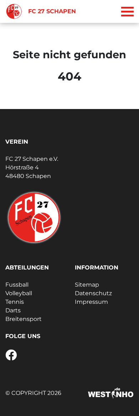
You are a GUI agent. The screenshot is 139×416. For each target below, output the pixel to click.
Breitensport (23, 319)
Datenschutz (93, 293)
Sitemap (87, 284)
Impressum (91, 301)
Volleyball (18, 293)
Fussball (17, 284)
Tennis (14, 301)
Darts (13, 310)
